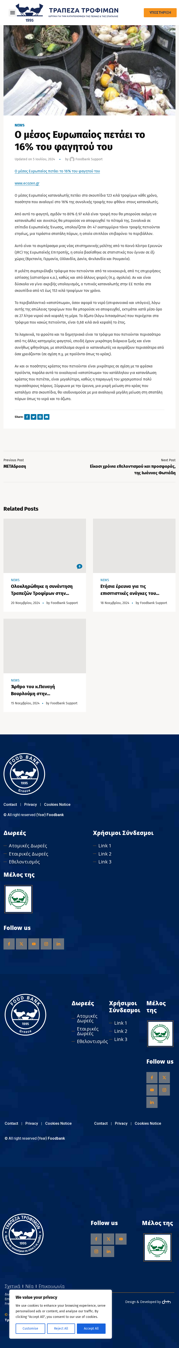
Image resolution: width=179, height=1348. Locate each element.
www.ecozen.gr (27, 183)
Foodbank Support (89, 159)
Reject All (61, 1329)
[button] (12, 13)
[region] (60, 1314)
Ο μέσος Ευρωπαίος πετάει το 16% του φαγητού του (57, 171)
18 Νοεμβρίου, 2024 (114, 603)
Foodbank (55, 815)
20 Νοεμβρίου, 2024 (25, 603)
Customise (30, 1329)
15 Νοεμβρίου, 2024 (25, 703)
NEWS (19, 125)
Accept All (91, 1329)
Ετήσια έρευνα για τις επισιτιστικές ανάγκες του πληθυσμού (128, 593)
